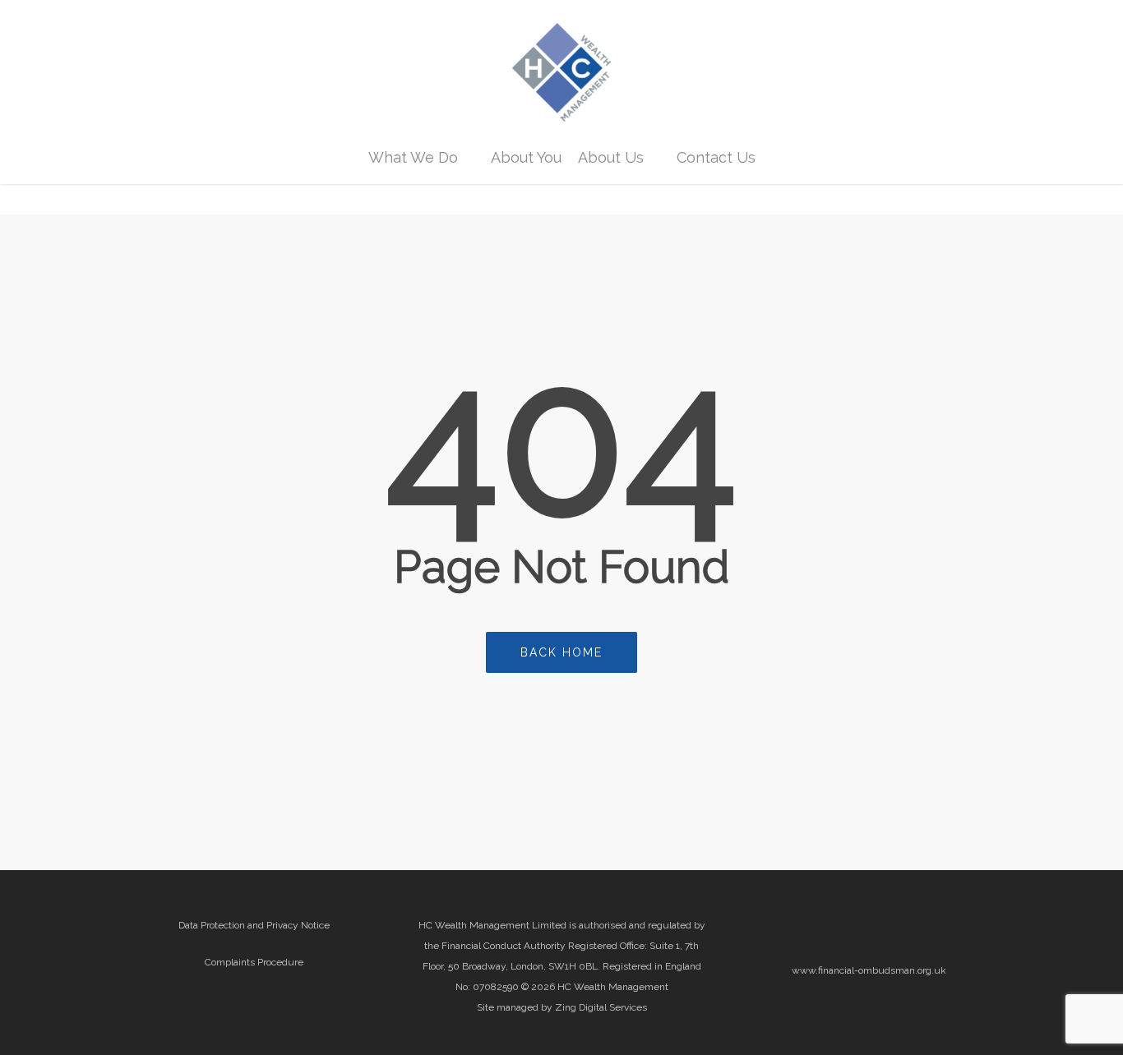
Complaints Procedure (254, 962)
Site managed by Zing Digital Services (562, 1007)
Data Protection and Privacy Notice (254, 925)
